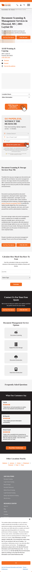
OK (16, 563)
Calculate (16, 284)
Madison (4, 463)
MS (9, 9)
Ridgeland (26, 463)
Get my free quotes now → (14, 144)
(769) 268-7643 (6, 57)
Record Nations (5, 9)
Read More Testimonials (16, 448)
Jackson (12, 463)
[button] (29, 519)
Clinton (19, 463)
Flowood (13, 9)
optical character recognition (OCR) (11, 203)
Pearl (17, 465)
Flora (22, 465)
